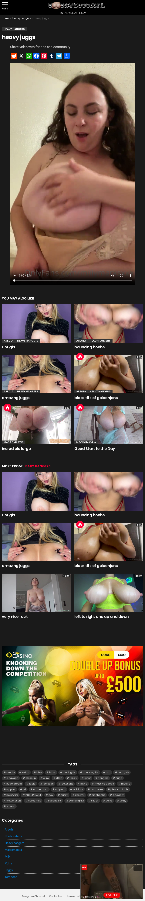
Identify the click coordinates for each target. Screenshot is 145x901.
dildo (59, 778)
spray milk (34, 800)
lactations (67, 783)
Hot (80, 356)
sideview (118, 795)
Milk (7, 856)
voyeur (10, 806)
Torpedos (11, 877)
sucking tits (55, 800)
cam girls (123, 772)
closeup (31, 778)
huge (119, 778)
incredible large (16, 448)
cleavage (12, 778)
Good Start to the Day (94, 448)
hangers (103, 778)
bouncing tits (91, 772)
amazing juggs (16, 397)
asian (25, 772)
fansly (73, 778)
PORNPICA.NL (33, 795)
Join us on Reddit (77, 896)
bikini (52, 772)
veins (109, 800)
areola (10, 772)
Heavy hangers (27, 340)
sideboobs (98, 795)
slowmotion (13, 800)
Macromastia (13, 442)
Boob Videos (13, 836)
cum (46, 778)
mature (125, 783)
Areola (8, 340)
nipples (10, 789)
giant (87, 778)
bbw (39, 772)
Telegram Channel (33, 896)
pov (51, 795)
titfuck (94, 800)
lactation (48, 783)
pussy (64, 795)
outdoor (78, 789)
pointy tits (12, 795)
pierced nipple (119, 789)
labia (32, 783)
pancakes (97, 789)
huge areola (14, 783)
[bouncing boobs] (108, 323)
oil (24, 789)
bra (108, 772)
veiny (123, 800)
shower (79, 795)
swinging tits (76, 800)
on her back (40, 789)
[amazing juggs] (36, 374)
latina (83, 783)
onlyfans (60, 789)
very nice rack (15, 616)
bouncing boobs (89, 347)
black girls (69, 772)
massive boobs (104, 783)
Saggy (9, 870)
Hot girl (8, 347)
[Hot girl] (36, 323)
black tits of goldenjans (96, 397)
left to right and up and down (101, 616)
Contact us (55, 896)
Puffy (8, 863)
